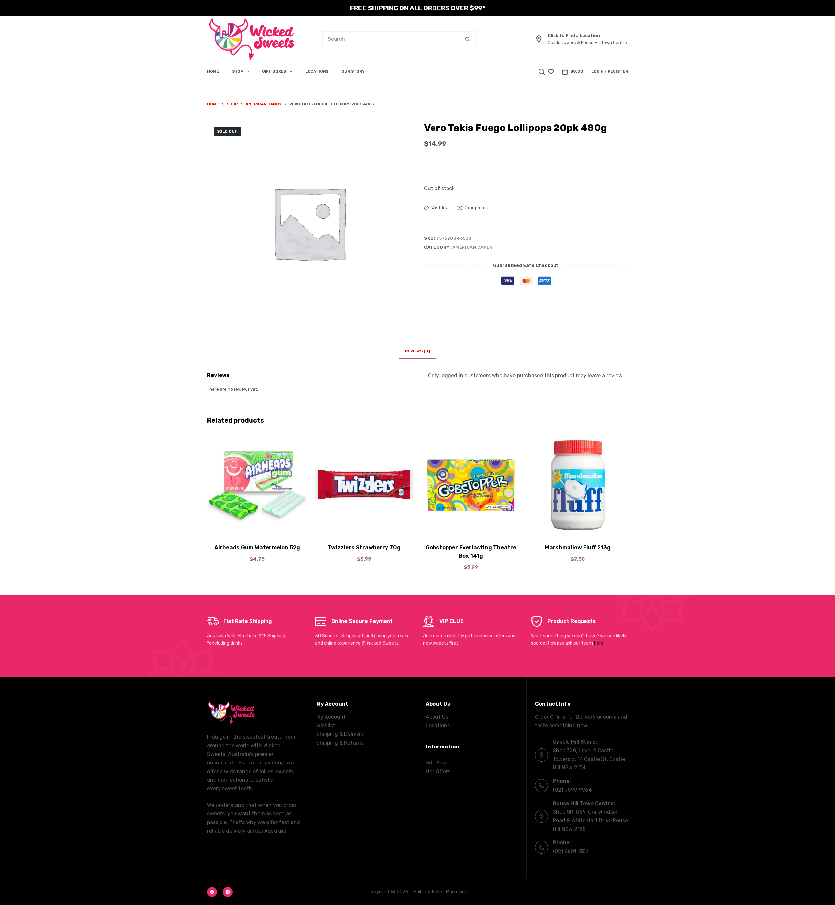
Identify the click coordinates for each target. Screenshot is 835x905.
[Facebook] (212, 892)
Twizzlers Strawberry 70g (364, 547)
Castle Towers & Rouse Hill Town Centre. (588, 42)
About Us (437, 717)
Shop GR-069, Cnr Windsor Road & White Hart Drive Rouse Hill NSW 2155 (590, 820)
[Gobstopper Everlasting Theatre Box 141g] (471, 485)
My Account (331, 717)
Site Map (436, 763)
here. (599, 643)
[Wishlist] (551, 72)
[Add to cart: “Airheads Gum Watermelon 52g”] (257, 527)
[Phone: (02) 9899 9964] (541, 785)
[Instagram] (228, 892)
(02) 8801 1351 (570, 851)
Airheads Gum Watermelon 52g (257, 547)
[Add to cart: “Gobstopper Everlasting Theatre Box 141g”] (471, 527)
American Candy (472, 247)
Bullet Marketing (450, 892)
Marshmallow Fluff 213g (578, 547)
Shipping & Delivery (340, 734)
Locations (316, 71)
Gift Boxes (274, 71)
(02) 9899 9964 (572, 790)
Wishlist (325, 725)
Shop (237, 71)
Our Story (353, 71)
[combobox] (391, 39)
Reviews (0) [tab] (417, 351)
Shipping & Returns (340, 743)
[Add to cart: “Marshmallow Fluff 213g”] (578, 527)
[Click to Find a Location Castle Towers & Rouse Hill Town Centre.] (539, 39)
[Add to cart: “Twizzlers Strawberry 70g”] (364, 527)
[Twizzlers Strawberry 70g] (364, 485)
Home (213, 71)
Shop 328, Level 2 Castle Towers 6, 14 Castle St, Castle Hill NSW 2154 (589, 759)
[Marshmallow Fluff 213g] (578, 485)
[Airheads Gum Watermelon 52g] (257, 485)
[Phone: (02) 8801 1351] (541, 847)
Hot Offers (438, 771)
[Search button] (467, 39)
